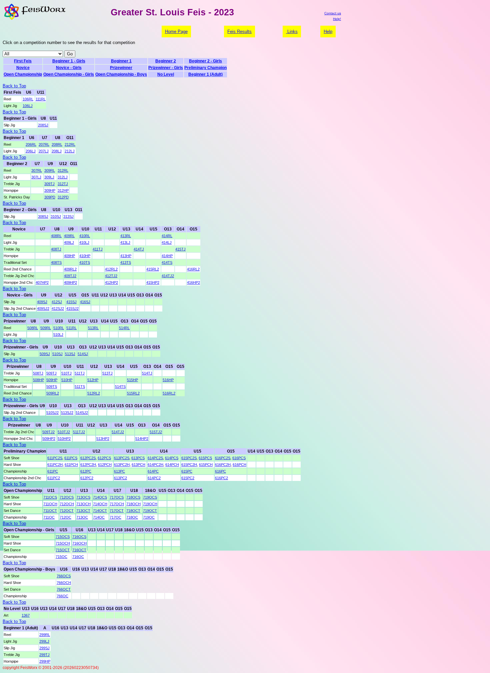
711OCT (50, 511)
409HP (69, 256)
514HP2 (141, 439)
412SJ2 (58, 308)
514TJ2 (118, 432)
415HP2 (152, 282)
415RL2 (152, 269)
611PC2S (54, 458)
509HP (51, 380)
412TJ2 (111, 276)
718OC (132, 517)
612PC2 (86, 478)
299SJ (44, 648)
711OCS (50, 497)
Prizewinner (121, 67)
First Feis (23, 61)
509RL (45, 328)
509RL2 (52, 393)
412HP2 (111, 282)
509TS (51, 387)
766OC (62, 596)
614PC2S (155, 458)
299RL (44, 635)
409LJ (69, 242)
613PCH (138, 465)
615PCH (206, 465)
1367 (26, 615)
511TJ (80, 373)
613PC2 (120, 478)
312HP (63, 190)
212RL (70, 144)
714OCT (100, 511)
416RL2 (193, 269)
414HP (167, 256)
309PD (49, 197)
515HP (132, 380)
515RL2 (133, 393)
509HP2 (48, 439)
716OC (78, 557)
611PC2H (55, 465)
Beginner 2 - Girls (205, 61)
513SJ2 (67, 413)
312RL (63, 170)
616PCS (239, 458)
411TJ (98, 249)
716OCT (79, 550)
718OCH (133, 504)
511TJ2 (79, 432)
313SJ (68, 216)
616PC (220, 471)
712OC (65, 517)
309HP (49, 190)
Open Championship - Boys (121, 74)
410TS (84, 262)
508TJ (38, 373)
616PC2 (221, 478)
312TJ (63, 184)
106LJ (28, 106)
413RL (125, 236)
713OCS (83, 497)
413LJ (125, 242)
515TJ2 (156, 432)
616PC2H (223, 465)
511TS (80, 387)
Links (292, 31)
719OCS (150, 497)
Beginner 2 (165, 61)
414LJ (167, 242)
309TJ (49, 184)
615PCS (205, 458)
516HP (168, 380)
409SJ (42, 302)
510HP (66, 380)
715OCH (63, 543)
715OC (61, 557)
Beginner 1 (121, 61)
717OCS (117, 497)
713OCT (83, 511)
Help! (337, 19)
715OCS (63, 537)
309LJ (49, 177)
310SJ (56, 216)
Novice (23, 67)
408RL (56, 236)
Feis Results (239, 31)
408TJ (56, 249)
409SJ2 (43, 308)
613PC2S (121, 458)
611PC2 (53, 478)
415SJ (71, 302)
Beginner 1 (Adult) (205, 74)
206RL (31, 144)
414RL (167, 236)
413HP (125, 256)
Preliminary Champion (205, 67)
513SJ (70, 354)
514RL (124, 328)
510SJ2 (52, 413)
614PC (153, 471)
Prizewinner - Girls (165, 67)
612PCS (104, 458)
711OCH (50, 504)
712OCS (67, 497)
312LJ (63, 177)
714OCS (100, 497)
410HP (84, 256)
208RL (57, 144)
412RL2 (111, 269)
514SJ (83, 354)
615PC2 (187, 478)
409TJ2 (70, 276)
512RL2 (93, 393)
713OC (82, 517)
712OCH (67, 504)
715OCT (63, 550)
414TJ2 (168, 276)
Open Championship (23, 74)
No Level (165, 74)
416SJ (85, 302)
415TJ (180, 249)
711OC (49, 517)
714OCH (100, 504)
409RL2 (70, 269)
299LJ (44, 641)
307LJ (36, 177)
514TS (120, 387)
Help (328, 31)
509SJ (45, 354)
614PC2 (154, 478)
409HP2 (70, 282)
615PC (186, 471)
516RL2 (169, 393)
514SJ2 (82, 413)
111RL (41, 99)
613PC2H (122, 465)
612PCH (105, 465)
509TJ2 (48, 432)
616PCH (239, 465)
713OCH (83, 504)
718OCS (133, 497)
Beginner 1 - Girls (68, 61)
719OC (149, 517)
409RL (69, 236)
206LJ (31, 151)
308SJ (43, 216)
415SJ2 (72, 308)
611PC (52, 471)
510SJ (57, 354)
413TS (125, 262)
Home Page (176, 31)
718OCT (133, 511)
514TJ (147, 373)
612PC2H (88, 465)
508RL (32, 328)
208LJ (57, 151)
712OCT (67, 511)
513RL (93, 328)
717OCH (117, 504)
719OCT (150, 511)
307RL (36, 170)
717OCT (117, 511)
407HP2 (42, 282)
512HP (92, 380)
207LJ (44, 151)
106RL (28, 99)
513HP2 (102, 439)
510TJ (66, 373)
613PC (119, 471)
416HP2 (193, 282)
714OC (99, 517)
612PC (85, 471)
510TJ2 (64, 432)
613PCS (138, 458)
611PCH (71, 465)
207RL (44, 144)
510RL (58, 328)
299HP (44, 661)
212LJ (70, 151)
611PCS (70, 458)
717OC (115, 517)
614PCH (172, 465)
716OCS (79, 537)
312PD (63, 197)
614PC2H (155, 465)
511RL (71, 328)
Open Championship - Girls (68, 74)
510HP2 (64, 439)
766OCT (64, 589)
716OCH (79, 543)
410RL (84, 236)
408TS (56, 262)
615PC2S (189, 458)
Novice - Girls (69, 67)
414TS (167, 262)
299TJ (44, 655)
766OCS (64, 576)
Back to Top (14, 85)
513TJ (107, 373)
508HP (38, 380)
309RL (49, 170)
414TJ (139, 249)
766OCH (64, 583)
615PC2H (189, 465)
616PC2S (222, 458)
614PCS (171, 458)
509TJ (51, 373)
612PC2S (88, 458)
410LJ (84, 242)
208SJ (43, 125)
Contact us (332, 13)
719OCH (150, 504)
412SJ (57, 302)
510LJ (58, 334)
